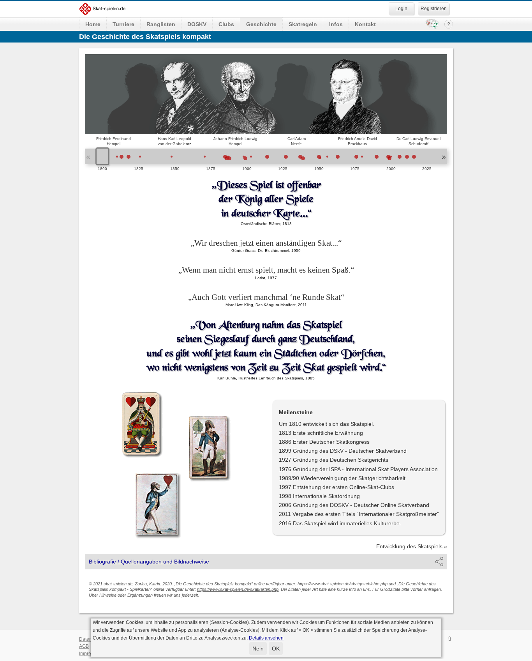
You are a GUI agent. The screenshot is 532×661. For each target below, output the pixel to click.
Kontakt (365, 24)
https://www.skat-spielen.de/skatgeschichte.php (343, 583)
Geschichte (261, 24)
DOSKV (196, 24)
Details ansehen (266, 638)
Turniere (123, 24)
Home (92, 24)
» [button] (444, 156)
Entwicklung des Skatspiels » (411, 546)
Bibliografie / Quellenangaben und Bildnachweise (149, 561)
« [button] (88, 156)
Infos (336, 24)
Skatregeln (303, 24)
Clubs (226, 24)
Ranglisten (160, 24)
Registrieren (434, 8)
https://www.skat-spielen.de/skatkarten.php (237, 589)
